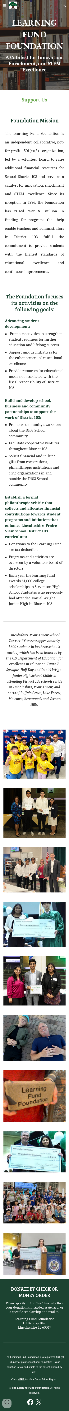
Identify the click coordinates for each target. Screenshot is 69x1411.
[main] (34, 45)
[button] (4, 5)
